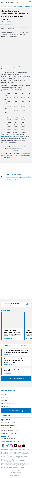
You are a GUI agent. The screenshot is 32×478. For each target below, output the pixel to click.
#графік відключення (12, 179)
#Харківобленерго (16, 174)
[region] (16, 51)
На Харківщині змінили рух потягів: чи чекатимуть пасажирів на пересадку (16, 351)
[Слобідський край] (9, 2)
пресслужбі (17, 67)
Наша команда (6, 406)
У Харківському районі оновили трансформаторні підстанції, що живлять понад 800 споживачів (15, 155)
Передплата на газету (8, 403)
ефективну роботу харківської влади (12, 136)
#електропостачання (12, 177)
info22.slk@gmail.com (8, 422)
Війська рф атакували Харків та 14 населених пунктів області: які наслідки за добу (15, 360)
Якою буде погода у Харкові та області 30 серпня (16, 369)
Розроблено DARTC (16, 475)
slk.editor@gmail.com (8, 439)
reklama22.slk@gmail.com (9, 430)
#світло (8, 174)
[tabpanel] (16, 362)
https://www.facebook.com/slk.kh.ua (12, 441)
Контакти (4, 397)
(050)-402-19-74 (6, 428)
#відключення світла (25, 177)
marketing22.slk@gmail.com (10, 433)
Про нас (4, 394)
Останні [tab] (7, 345)
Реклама (4, 400)
